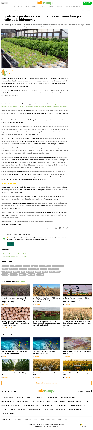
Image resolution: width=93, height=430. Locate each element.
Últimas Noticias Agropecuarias (12, 397)
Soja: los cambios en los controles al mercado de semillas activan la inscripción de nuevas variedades (15, 323)
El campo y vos (22, 401)
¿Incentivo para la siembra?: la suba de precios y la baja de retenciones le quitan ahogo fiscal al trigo (14, 300)
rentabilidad (40, 274)
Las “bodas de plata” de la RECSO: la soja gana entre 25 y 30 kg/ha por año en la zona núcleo (46, 300)
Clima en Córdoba (47, 405)
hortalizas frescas (53, 269)
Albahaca (18, 266)
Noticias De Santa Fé (78, 405)
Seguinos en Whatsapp (87, 3)
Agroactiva (59, 6)
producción (22, 274)
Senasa (39, 397)
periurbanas (14, 274)
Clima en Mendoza (62, 405)
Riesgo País (22, 409)
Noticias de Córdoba (8, 409)
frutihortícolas (13, 269)
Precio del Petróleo (7, 413)
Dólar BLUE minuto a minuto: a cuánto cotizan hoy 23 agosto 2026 (14, 352)
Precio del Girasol (75, 409)
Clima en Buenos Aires (30, 405)
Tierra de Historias (74, 401)
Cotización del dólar (51, 397)
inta (23, 271)
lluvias (86, 401)
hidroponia (23, 269)
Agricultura (42, 6)
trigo (35, 419)
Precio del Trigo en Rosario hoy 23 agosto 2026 (46, 374)
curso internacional (58, 266)
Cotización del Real (8, 401)
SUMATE (10, 244)
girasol (42, 419)
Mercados (51, 6)
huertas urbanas (7, 271)
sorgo (59, 419)
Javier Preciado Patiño (8, 327)
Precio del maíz (48, 409)
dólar (14, 419)
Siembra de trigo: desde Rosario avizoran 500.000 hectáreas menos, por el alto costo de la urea (77, 323)
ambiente (26, 266)
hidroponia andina (33, 269)
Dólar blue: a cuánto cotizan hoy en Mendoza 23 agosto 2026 (44, 352)
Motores (62, 401)
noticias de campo (55, 271)
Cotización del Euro (68, 397)
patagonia (5, 274)
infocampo (5, 304)
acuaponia (5, 266)
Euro (19, 419)
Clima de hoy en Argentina (10, 405)
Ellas (32, 401)
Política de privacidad (84, 391)
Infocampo (3, 10)
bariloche (42, 266)
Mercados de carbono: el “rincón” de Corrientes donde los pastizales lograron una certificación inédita (46, 323)
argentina (34, 266)
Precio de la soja (34, 409)
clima (48, 266)
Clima (26, 6)
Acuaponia (15, 10)
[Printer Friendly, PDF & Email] (67, 228)
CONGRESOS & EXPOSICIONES (72, 6)
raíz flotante (31, 274)
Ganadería (33, 6)
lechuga (38, 271)
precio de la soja (50, 419)
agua (12, 266)
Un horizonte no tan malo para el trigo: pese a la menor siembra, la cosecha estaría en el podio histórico (77, 300)
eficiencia (5, 269)
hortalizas (43, 269)
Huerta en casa (52, 401)
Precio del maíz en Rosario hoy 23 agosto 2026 (14, 374)
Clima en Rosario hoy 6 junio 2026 (14, 254)
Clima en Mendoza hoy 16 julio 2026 (15, 257)
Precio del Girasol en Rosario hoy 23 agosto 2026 (77, 374)
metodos (45, 271)
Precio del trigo (61, 409)
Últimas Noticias (18, 6)
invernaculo (30, 271)
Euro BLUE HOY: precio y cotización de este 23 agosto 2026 (77, 352)
